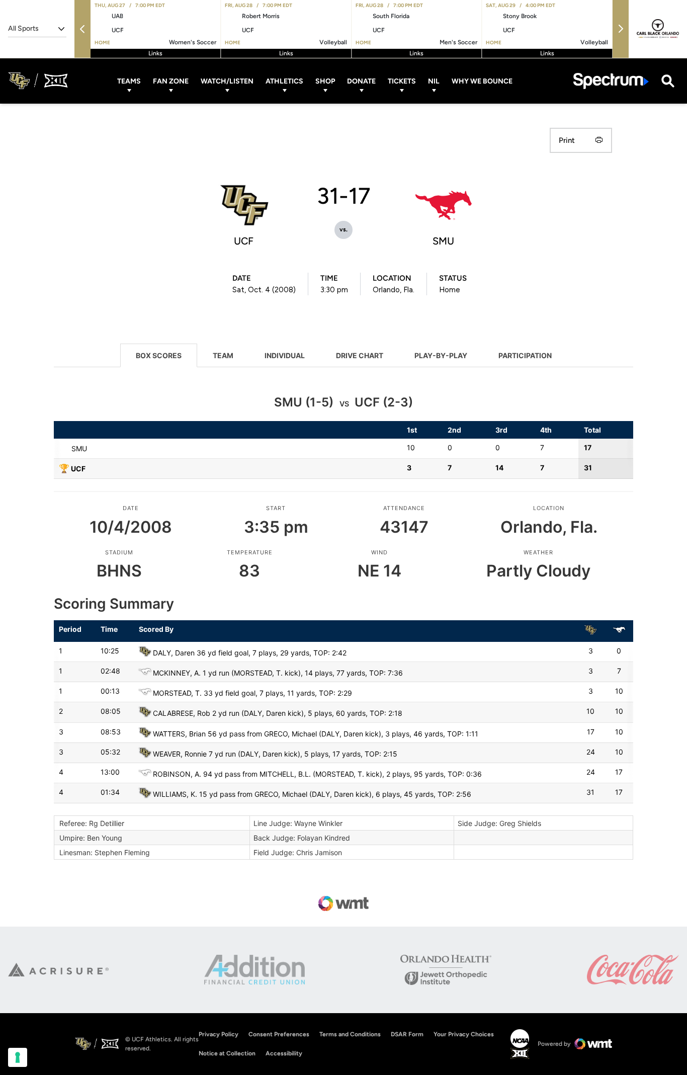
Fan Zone (171, 80)
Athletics (284, 80)
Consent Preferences (278, 1034)
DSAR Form (407, 1034)
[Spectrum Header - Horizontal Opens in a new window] (611, 81)
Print (567, 140)
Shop (325, 80)
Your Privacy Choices (464, 1034)
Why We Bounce (482, 80)
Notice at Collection (227, 1053)
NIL (434, 80)
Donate (361, 80)
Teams (129, 80)
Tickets (402, 80)
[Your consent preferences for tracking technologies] (17, 1057)
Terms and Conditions (350, 1034)
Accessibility (284, 1053)
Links (155, 53)
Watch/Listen (227, 80)
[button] (82, 29)
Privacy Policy (218, 1034)
